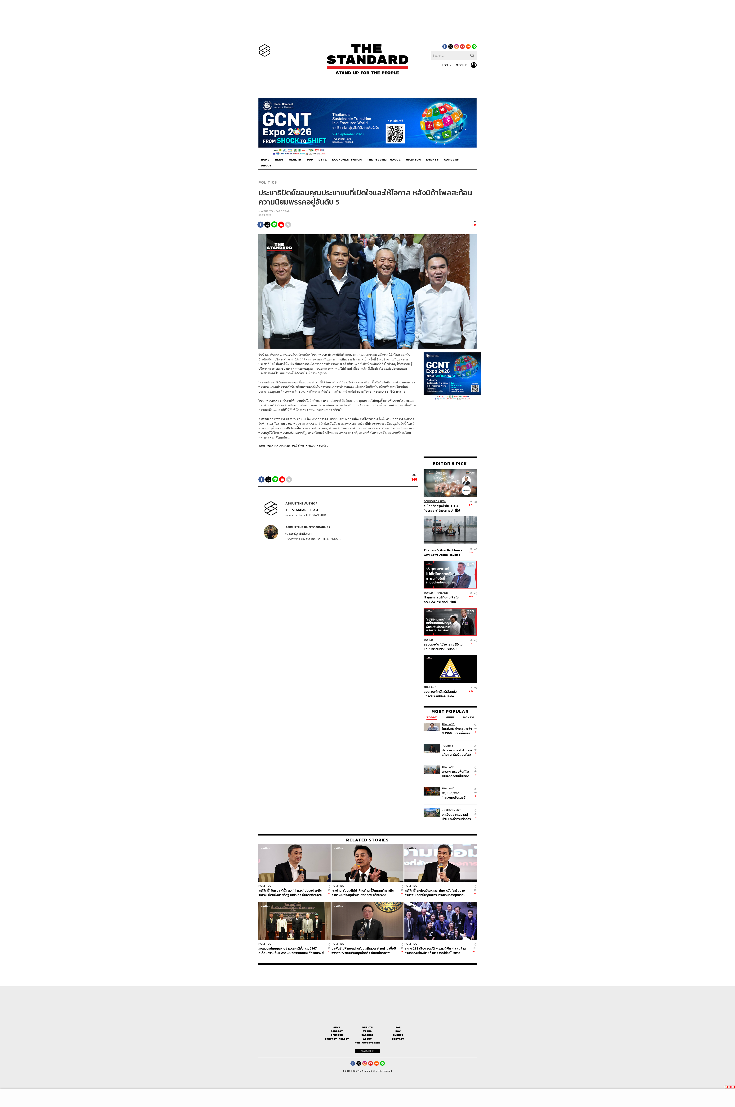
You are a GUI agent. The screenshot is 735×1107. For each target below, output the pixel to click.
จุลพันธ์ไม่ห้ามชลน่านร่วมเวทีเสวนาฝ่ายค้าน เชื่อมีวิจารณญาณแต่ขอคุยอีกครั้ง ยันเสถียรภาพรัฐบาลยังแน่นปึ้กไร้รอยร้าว (364, 950)
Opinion (337, 1035)
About (367, 1039)
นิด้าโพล (299, 446)
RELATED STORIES (367, 840)
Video (367, 1031)
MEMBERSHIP (367, 1051)
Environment (451, 809)
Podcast (337, 1031)
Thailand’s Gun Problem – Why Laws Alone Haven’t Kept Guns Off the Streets (443, 552)
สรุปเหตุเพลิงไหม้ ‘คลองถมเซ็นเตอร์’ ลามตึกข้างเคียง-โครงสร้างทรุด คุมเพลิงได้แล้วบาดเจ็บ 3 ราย (456, 795)
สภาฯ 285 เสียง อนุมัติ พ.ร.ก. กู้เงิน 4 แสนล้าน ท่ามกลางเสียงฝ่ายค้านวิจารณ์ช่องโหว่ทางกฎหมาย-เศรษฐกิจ (435, 950)
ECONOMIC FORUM (347, 159)
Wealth (367, 1027)
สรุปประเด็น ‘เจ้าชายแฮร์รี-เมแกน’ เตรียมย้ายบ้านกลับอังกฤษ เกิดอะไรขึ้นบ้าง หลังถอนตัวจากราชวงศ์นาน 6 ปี (443, 646)
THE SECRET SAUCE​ (384, 159)
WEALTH (295, 159)
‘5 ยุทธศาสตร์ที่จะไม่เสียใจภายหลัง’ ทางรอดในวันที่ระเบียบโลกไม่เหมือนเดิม (441, 599)
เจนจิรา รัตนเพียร (317, 446)
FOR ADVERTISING (368, 1043)
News (336, 1027)
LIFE (322, 159)
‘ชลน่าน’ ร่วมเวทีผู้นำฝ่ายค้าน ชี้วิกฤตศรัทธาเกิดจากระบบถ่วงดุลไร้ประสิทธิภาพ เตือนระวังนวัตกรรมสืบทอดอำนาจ (363, 892)
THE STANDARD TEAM (276, 211)
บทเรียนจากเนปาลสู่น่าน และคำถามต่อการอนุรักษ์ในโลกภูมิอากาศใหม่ (456, 816)
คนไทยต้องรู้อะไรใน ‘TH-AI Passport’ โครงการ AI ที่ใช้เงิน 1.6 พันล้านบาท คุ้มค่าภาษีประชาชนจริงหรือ (443, 508)
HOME (265, 159)
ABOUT (266, 165)
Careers (367, 1035)
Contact (398, 1039)
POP (310, 159)
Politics (267, 182)
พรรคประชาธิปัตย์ (279, 446)
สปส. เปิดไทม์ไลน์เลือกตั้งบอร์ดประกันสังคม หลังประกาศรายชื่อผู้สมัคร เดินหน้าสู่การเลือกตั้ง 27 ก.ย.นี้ (441, 693)
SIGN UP (461, 65)
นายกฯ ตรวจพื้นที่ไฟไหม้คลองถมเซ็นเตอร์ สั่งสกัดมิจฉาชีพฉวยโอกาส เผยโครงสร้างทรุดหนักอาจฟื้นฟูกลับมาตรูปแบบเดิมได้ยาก (456, 773)
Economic (430, 501)
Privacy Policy (337, 1039)
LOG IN (446, 65)
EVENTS (432, 159)
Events (398, 1035)
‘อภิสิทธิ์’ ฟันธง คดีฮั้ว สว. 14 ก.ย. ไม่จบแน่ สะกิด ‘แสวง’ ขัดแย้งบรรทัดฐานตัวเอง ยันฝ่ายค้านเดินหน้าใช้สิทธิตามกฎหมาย (290, 892)
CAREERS (451, 159)
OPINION (413, 159)
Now (398, 1031)
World (428, 592)
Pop (398, 1027)
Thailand (441, 592)
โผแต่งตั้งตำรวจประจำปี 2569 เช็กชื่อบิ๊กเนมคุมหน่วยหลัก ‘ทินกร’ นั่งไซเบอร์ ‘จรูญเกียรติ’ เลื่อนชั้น (457, 730)
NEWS (279, 159)
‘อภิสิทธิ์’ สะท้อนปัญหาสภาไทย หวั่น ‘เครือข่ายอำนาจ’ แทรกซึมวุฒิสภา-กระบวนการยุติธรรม (434, 892)
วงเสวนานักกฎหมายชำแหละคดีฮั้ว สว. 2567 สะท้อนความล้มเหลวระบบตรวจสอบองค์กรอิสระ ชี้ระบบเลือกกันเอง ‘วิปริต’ (291, 950)
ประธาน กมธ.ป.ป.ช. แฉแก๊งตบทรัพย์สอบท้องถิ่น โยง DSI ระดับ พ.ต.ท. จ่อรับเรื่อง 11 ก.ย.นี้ (457, 752)
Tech (443, 501)
